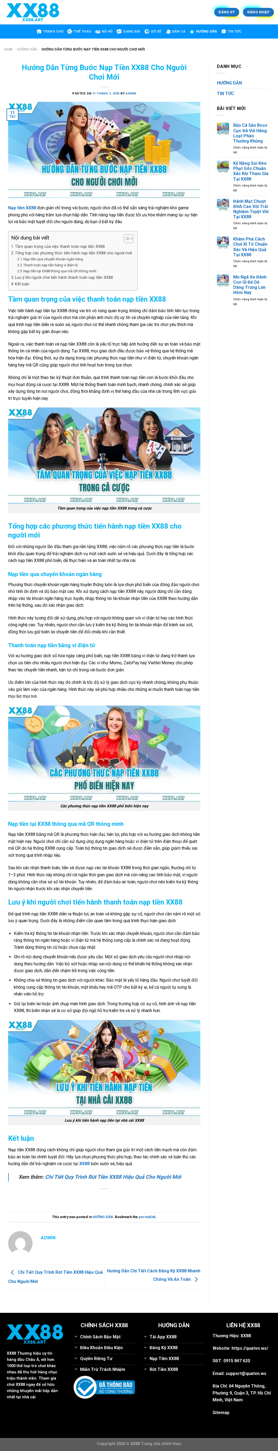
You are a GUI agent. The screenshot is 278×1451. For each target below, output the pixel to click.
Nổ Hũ (107, 31)
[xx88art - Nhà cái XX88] (66, 12)
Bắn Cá (179, 31)
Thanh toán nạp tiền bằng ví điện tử (50, 265)
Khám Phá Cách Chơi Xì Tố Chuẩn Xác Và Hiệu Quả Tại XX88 (250, 246)
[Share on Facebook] (84, 1197)
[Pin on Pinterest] (114, 1197)
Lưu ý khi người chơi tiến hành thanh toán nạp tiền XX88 (64, 277)
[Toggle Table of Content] (126, 238)
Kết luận (22, 284)
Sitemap (221, 1412)
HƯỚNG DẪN (206, 31)
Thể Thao (82, 31)
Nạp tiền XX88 (22, 207)
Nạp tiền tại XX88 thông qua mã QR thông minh (59, 271)
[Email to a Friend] (104, 1197)
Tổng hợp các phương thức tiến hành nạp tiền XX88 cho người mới (73, 253)
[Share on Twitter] (94, 1197)
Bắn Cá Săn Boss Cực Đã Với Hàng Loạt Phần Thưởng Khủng (250, 133)
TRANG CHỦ (53, 31)
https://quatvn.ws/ (250, 1348)
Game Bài (131, 31)
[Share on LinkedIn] (124, 1197)
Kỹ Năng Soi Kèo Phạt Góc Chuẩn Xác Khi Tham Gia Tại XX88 (250, 171)
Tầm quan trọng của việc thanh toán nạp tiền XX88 (60, 246)
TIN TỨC (235, 31)
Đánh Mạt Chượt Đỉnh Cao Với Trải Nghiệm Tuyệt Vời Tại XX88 (250, 209)
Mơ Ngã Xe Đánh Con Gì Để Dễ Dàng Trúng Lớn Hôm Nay (250, 284)
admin (131, 93)
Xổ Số (156, 31)
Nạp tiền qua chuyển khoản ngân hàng (53, 259)
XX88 (8, 49)
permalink (147, 1217)
